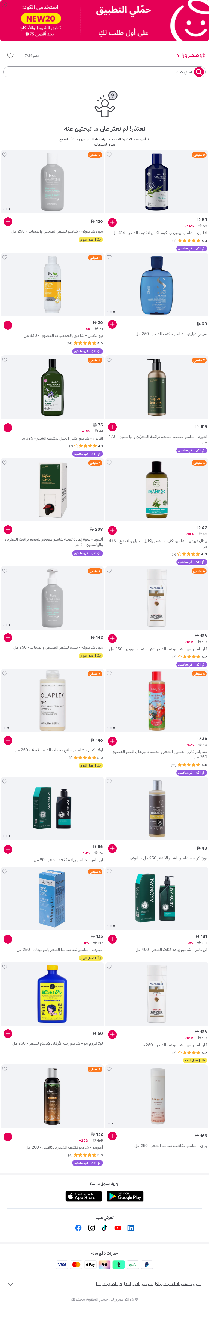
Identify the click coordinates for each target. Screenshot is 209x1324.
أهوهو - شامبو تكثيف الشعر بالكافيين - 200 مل (64, 1147)
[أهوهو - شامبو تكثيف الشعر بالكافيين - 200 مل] (52, 1096)
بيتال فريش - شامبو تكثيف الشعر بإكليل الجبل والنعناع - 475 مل (158, 544)
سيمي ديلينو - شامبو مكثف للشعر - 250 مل (171, 334)
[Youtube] (117, 1228)
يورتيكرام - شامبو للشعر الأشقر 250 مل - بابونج (168, 858)
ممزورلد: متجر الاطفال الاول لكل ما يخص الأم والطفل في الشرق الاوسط (148, 1284)
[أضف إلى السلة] (112, 222)
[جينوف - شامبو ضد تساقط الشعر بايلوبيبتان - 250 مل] (52, 898)
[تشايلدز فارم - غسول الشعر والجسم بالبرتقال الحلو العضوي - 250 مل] (156, 700)
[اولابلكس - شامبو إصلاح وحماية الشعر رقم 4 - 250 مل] (52, 700)
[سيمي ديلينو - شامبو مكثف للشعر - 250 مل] (156, 284)
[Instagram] (91, 1228)
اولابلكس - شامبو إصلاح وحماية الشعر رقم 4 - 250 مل (59, 750)
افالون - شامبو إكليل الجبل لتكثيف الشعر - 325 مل (61, 438)
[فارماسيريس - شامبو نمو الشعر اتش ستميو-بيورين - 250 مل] (156, 598)
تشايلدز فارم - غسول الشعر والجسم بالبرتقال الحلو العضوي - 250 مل (158, 754)
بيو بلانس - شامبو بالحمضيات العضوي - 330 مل (63, 335)
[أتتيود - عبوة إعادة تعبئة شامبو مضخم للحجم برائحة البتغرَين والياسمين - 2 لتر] (52, 489)
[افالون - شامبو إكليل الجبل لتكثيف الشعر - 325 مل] (52, 387)
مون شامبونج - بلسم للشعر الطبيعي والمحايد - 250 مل (58, 647)
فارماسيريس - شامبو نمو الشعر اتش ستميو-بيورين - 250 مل (158, 649)
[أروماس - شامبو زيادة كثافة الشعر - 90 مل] (52, 808)
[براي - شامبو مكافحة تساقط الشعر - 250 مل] (156, 1096)
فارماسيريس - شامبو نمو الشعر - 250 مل (173, 1045)
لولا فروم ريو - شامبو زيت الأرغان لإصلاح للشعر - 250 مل (57, 1043)
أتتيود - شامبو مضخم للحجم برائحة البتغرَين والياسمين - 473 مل (157, 439)
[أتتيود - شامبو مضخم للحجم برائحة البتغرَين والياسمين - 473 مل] (156, 387)
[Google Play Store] (125, 1196)
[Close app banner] (4, 4)
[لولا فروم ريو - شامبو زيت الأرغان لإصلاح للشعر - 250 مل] (52, 994)
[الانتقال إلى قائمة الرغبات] (109, 154)
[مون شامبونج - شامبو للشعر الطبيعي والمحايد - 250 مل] (52, 181)
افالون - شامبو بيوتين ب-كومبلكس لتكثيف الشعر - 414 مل (159, 233)
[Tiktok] (104, 1228)
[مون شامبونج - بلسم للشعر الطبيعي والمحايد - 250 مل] (52, 598)
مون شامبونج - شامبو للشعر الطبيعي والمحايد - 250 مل (57, 231)
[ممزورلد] (191, 55)
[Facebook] (78, 1228)
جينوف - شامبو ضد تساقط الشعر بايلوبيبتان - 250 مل (60, 949)
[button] (36, 55)
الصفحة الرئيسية (108, 139)
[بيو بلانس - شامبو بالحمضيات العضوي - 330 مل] (52, 284)
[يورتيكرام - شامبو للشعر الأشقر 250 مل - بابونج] (156, 808)
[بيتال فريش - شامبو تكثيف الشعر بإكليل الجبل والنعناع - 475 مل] (156, 489)
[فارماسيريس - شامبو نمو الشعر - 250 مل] (156, 994)
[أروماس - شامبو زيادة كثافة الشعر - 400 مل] (156, 898)
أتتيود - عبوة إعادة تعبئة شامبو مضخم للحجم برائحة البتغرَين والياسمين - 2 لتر (54, 542)
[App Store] (83, 1196)
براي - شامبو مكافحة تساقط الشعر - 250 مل (170, 1145)
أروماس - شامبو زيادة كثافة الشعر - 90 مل (68, 860)
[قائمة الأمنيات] (10, 55)
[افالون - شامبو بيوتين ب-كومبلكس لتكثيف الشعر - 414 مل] (156, 181)
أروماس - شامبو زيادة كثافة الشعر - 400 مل (171, 949)
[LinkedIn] (130, 1228)
